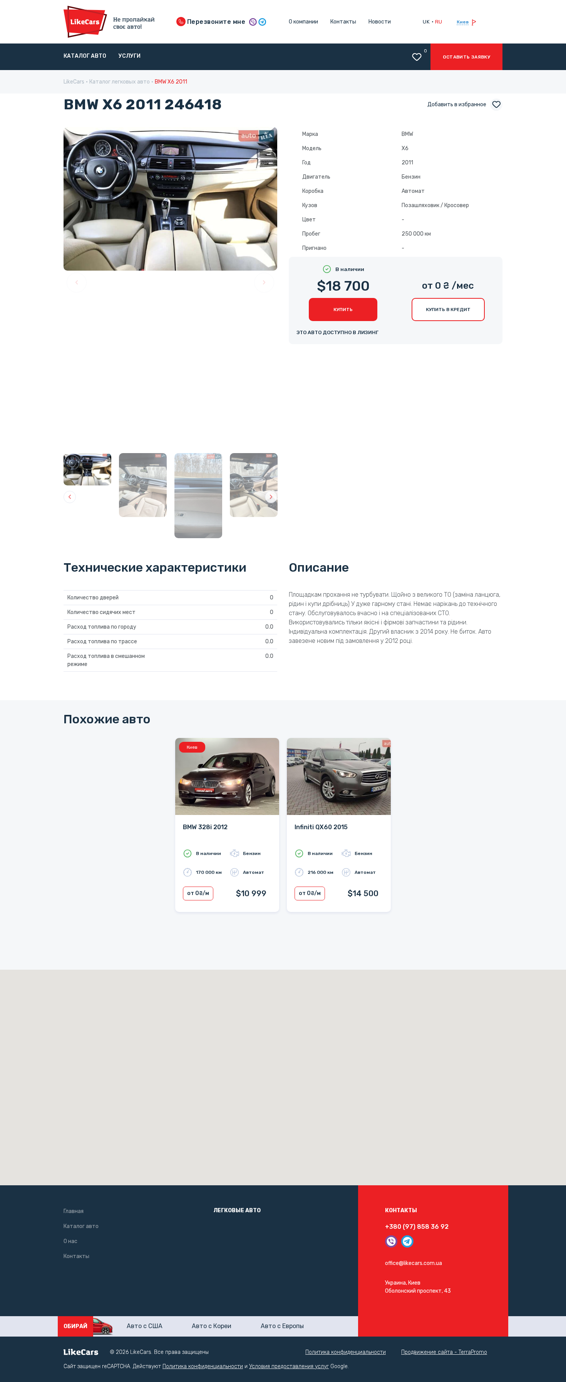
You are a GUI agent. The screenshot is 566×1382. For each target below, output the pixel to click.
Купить (343, 309)
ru (438, 21)
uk (426, 21)
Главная (74, 1211)
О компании (303, 21)
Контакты (343, 21)
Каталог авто (85, 56)
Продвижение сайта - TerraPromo (444, 1352)
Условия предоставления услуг (289, 1366)
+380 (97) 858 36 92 (417, 1226)
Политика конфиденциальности (345, 1352)
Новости (379, 21)
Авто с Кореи (211, 1326)
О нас (70, 1241)
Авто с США (144, 1326)
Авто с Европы (282, 1326)
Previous (77, 283)
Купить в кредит (448, 309)
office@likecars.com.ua (413, 1263)
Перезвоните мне (216, 21)
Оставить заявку (466, 57)
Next (264, 283)
